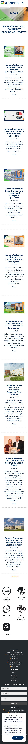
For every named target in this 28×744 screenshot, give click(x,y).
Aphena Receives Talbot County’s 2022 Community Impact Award (14, 461)
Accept (17, 737)
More (14, 95)
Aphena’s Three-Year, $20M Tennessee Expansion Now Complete (14, 390)
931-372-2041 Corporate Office (15, 710)
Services (14, 675)
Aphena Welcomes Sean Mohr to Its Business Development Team (14, 68)
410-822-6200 (14, 658)
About (14, 672)
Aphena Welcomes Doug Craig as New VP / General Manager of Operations (14, 193)
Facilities (14, 678)
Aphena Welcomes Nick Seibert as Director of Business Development (14, 258)
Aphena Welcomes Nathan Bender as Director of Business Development (14, 324)
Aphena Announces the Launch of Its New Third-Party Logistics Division (14, 541)
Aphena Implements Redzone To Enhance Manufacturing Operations (14, 132)
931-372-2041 (14, 666)
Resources (14, 681)
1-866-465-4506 (14, 712)
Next (17, 576)
